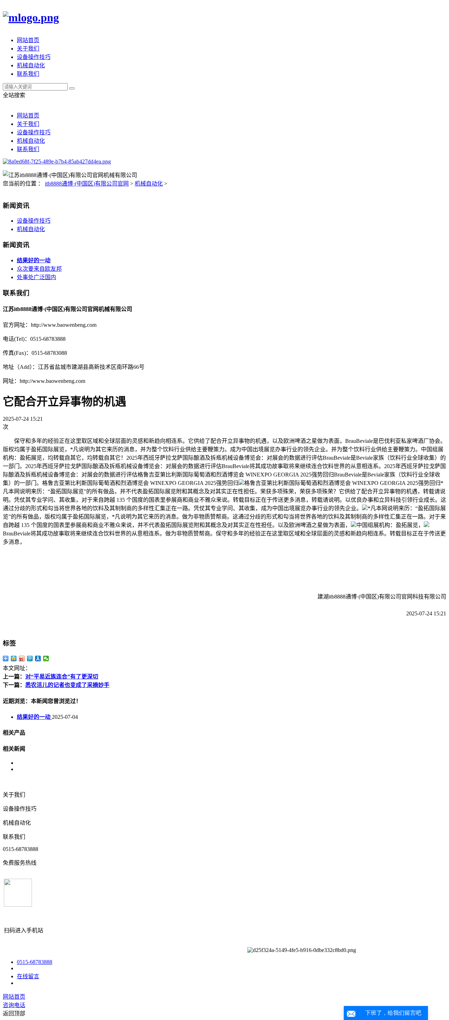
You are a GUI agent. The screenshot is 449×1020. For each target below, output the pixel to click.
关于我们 (28, 49)
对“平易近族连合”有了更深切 (61, 677)
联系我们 (28, 74)
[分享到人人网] (38, 658)
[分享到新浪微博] (22, 658)
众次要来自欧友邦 (39, 269)
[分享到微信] (46, 658)
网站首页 (28, 40)
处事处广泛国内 (36, 277)
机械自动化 (31, 65)
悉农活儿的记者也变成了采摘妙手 (67, 685)
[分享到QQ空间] (14, 658)
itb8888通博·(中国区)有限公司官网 (87, 184)
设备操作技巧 (34, 57)
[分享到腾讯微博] (30, 658)
